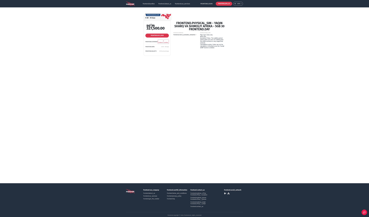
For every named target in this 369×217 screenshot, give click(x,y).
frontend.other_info (205, 32)
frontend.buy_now (157, 35)
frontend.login (206, 4)
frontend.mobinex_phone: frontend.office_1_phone (198, 198)
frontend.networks (178, 32)
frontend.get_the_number (151, 199)
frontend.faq (171, 199)
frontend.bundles (149, 4)
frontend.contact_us (196, 206)
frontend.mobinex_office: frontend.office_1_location (198, 194)
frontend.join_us (224, 3)
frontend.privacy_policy (174, 196)
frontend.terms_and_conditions (177, 193)
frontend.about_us (164, 4)
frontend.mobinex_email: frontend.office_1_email (198, 202)
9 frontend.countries (163, 41)
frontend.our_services (182, 4)
